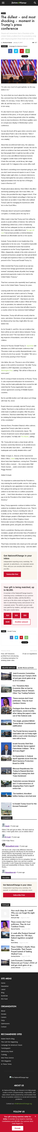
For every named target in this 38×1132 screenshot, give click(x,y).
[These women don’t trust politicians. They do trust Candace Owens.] (6, 704)
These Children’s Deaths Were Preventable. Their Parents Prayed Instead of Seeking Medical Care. (23, 950)
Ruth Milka (14, 942)
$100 (8, 622)
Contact (3, 1027)
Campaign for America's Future (18, 46)
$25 (16, 615)
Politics (3, 13)
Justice (3, 713)
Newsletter (5, 986)
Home (3, 983)
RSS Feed (4, 999)
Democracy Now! (7, 1051)
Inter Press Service (7, 1058)
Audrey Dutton (15, 956)
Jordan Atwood (15, 967)
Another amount (21, 622)
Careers (3, 1017)
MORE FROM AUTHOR (25, 668)
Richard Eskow (7, 42)
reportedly (29, 346)
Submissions (5, 1024)
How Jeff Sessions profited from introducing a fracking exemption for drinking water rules (9, 657)
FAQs (3, 1020)
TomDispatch (5, 1048)
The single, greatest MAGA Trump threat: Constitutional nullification (24, 723)
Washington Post (7, 370)
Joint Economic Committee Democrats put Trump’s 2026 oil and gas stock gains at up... (24, 962)
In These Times (6, 1064)
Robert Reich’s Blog (7, 1039)
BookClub (4, 996)
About (3, 1011)
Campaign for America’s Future (11, 1045)
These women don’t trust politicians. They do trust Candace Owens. (23, 700)
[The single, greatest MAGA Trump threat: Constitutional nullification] (6, 722)
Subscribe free (12, 574)
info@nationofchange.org (23, 1104)
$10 (7, 615)
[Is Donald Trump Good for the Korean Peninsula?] (6, 810)
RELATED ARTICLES (8, 668)
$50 (25, 615)
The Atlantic (25, 436)
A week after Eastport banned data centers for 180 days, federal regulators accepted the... (23, 936)
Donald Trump (11, 631)
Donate (3, 1014)
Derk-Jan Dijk (15, 917)
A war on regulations (30, 654)
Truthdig (4, 1055)
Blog (2, 993)
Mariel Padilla (15, 929)
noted (13, 458)
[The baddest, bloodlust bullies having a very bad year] (6, 794)
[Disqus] (19, 848)
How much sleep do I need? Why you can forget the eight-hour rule (23, 912)
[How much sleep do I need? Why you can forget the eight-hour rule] (5, 913)
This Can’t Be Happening (9, 1042)
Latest (3, 989)
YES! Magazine (6, 1061)
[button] (35, 3)
